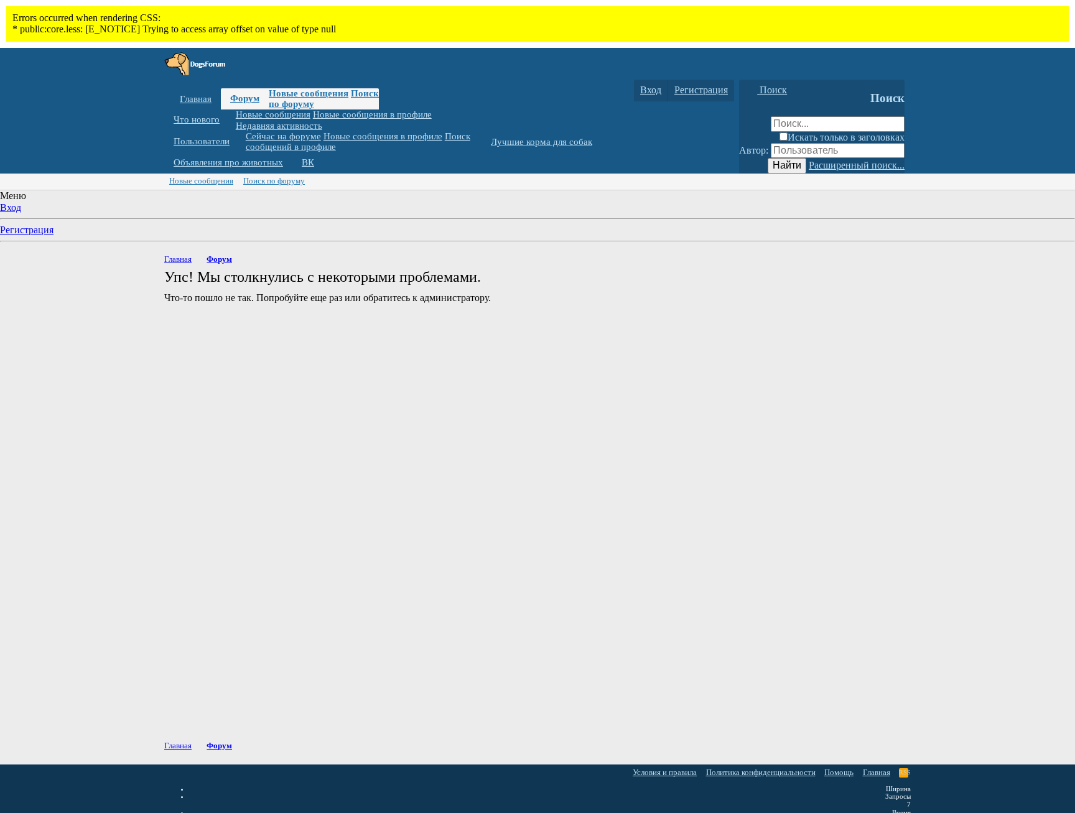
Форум (244, 98)
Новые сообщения (308, 93)
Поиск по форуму (274, 180)
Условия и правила (665, 772)
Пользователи (202, 141)
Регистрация (27, 230)
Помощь (839, 772)
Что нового (197, 119)
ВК (308, 162)
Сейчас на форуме (283, 136)
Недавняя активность (279, 125)
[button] (229, 119)
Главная (196, 99)
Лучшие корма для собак (541, 142)
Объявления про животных (228, 162)
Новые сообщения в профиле (372, 114)
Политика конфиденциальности (761, 772)
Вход (10, 207)
